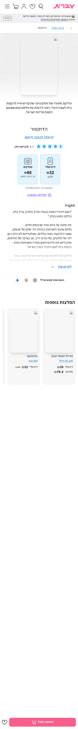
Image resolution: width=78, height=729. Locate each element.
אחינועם (32, 356)
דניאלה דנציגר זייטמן (39, 137)
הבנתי (7, 18)
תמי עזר (33, 360)
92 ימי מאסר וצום (62, 356)
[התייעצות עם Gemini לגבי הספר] (17, 280)
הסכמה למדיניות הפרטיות (54, 19)
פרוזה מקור (57, 28)
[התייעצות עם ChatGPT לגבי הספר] (35, 280)
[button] (7, 6)
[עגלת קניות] (15, 6)
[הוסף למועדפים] (4, 722)
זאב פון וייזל (66, 360)
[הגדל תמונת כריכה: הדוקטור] (39, 66)
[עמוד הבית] (71, 28)
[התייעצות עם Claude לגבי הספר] (26, 280)
